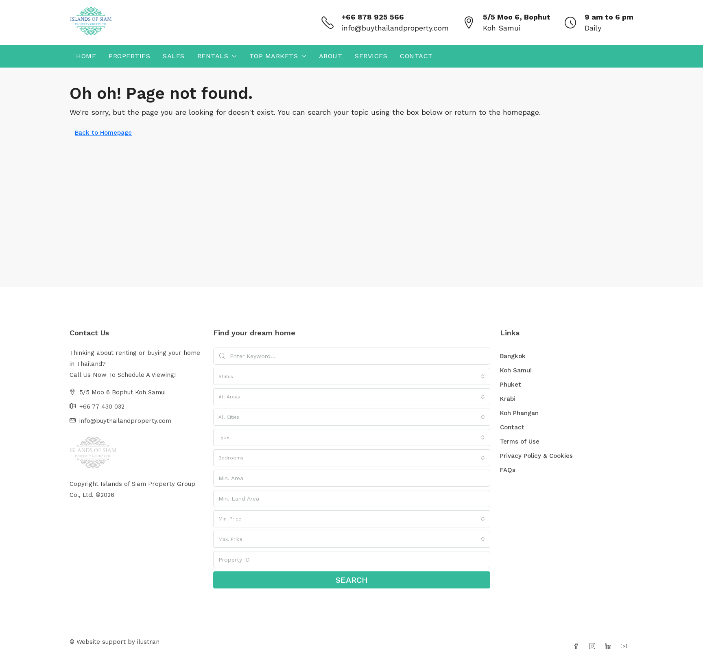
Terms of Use (519, 441)
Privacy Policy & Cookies (536, 455)
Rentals (213, 56)
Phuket (510, 384)
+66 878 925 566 (373, 17)
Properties (129, 56)
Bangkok (513, 356)
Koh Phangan (519, 413)
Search (352, 580)
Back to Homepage (103, 132)
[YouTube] (625, 646)
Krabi (507, 398)
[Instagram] (593, 646)
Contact (416, 56)
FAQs (507, 470)
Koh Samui (516, 370)
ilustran (148, 641)
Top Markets (273, 56)
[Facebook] (578, 646)
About (331, 56)
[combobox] (351, 376)
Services (371, 56)
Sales (174, 56)
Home (86, 56)
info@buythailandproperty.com (395, 28)
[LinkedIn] (609, 646)
